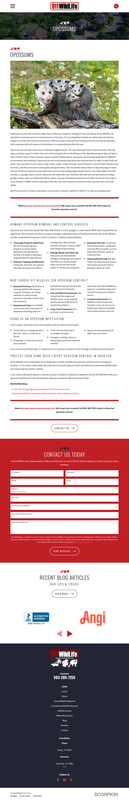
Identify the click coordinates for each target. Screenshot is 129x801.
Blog (64, 720)
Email (69, 481)
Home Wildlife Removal (64, 701)
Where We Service (64, 715)
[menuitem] (13, 796)
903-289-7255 (64, 677)
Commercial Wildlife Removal (64, 706)
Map (65, 766)
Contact (64, 730)
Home (64, 691)
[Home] (64, 6)
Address (14, 489)
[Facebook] (57, 779)
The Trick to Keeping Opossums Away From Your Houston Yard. (41, 389)
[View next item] (70, 634)
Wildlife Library (64, 710)
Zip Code (14, 497)
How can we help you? (19, 522)
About (64, 696)
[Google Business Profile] (64, 779)
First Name (15, 472)
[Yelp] (71, 779)
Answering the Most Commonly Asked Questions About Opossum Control (46, 393)
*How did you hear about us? (22, 514)
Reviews (64, 725)
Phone (13, 481)
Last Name (70, 472)
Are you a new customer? (20, 506)
